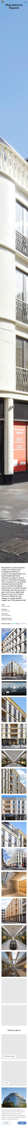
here (5, 1119)
